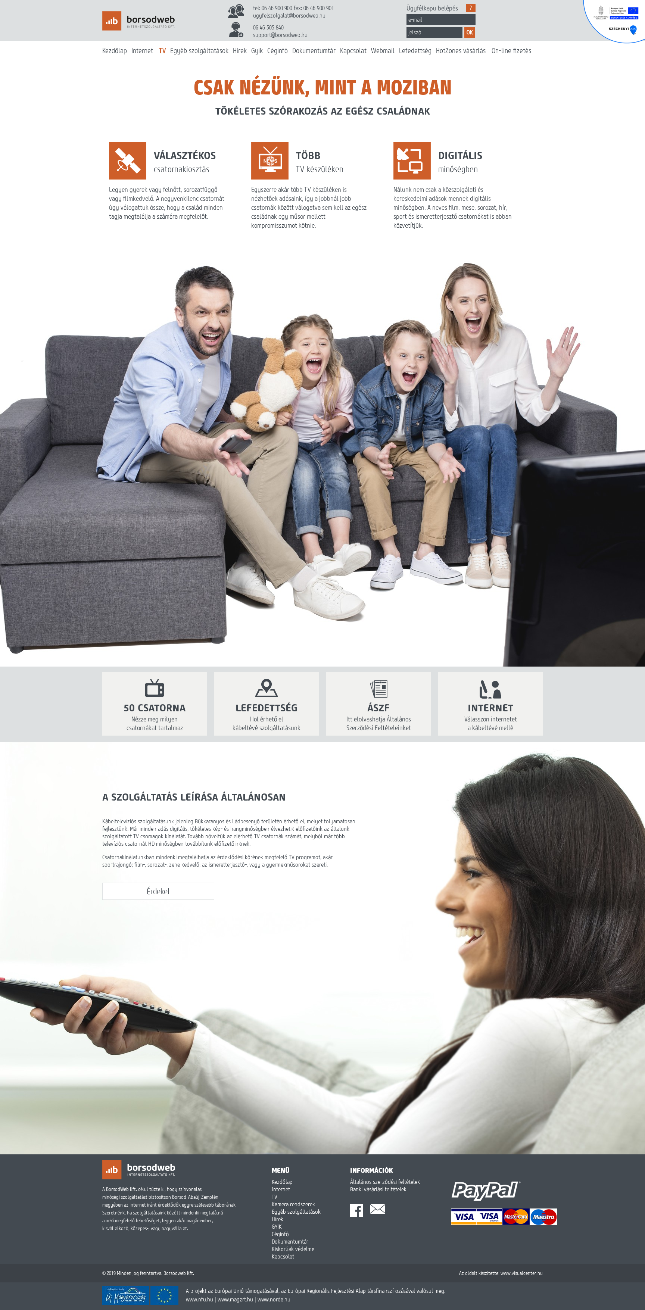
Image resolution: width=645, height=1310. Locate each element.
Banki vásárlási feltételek (378, 1189)
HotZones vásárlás (461, 50)
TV (162, 50)
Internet (142, 50)
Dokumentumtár (314, 50)
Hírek (240, 50)
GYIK (277, 1226)
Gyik (257, 50)
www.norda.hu (274, 1299)
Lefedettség (415, 50)
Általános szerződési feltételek (385, 1181)
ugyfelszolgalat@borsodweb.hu (289, 15)
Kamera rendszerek (293, 1204)
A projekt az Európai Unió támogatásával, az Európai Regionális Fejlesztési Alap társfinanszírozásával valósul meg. (315, 1290)
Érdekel (158, 891)
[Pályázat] (140, 1302)
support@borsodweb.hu (280, 34)
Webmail (383, 50)
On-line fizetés (511, 50)
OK (470, 32)
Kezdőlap (114, 50)
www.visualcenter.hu (522, 1273)
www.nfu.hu (199, 1299)
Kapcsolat (353, 50)
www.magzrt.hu (235, 1299)
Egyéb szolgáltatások (199, 50)
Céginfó (277, 50)
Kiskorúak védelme (293, 1249)
